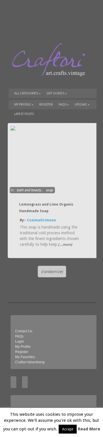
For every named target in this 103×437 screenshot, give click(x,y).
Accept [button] (67, 429)
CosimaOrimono (41, 220)
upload (82, 104)
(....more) (64, 245)
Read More (89, 429)
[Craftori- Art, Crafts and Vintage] (51, 81)
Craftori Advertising (30, 362)
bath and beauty (29, 190)
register (46, 104)
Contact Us (23, 331)
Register (21, 352)
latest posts (24, 114)
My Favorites (25, 357)
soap (49, 190)
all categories (27, 93)
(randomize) (52, 271)
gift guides (56, 93)
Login (19, 342)
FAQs (64, 104)
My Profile (23, 104)
